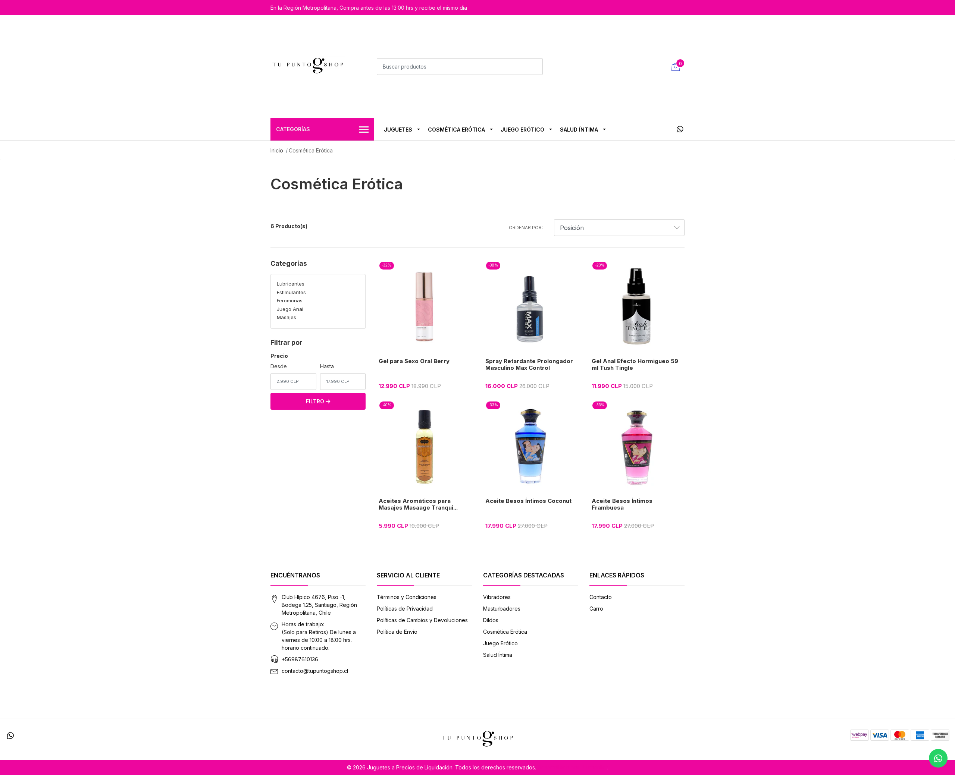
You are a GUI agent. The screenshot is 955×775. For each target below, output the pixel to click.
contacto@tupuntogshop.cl (315, 671)
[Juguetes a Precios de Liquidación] (307, 65)
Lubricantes (290, 284)
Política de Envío (397, 631)
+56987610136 (300, 659)
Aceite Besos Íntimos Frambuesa (622, 504)
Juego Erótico (522, 129)
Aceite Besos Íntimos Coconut (528, 500)
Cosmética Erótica (456, 129)
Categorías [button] (293, 129)
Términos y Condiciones (406, 597)
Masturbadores (501, 608)
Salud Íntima (579, 129)
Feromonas (290, 300)
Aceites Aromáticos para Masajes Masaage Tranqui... (418, 504)
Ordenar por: (526, 227)
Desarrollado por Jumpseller (572, 767)
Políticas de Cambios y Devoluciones (422, 620)
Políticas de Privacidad (405, 608)
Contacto (600, 597)
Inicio (276, 150)
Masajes (286, 317)
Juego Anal (290, 309)
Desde (278, 366)
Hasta (327, 366)
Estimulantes (291, 292)
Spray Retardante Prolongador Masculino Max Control (529, 364)
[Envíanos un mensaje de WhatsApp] (938, 758)
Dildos (490, 620)
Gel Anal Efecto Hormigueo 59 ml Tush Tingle (635, 364)
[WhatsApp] (680, 129)
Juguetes (398, 129)
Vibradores (497, 597)
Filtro (316, 401)
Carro (596, 608)
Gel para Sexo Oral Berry (414, 361)
